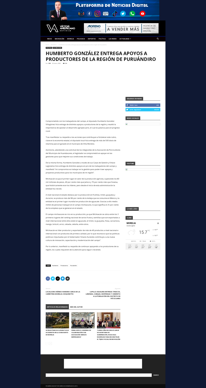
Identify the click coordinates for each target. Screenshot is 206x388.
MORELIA (70, 39)
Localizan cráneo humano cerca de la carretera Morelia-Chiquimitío (63, 293)
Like (157, 105)
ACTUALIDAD (124, 39)
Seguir (156, 109)
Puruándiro (73, 265)
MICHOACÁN (59, 39)
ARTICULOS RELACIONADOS (57, 307)
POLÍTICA (102, 39)
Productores (64, 265)
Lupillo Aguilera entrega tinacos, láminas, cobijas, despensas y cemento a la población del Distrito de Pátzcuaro (103, 295)
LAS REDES (113, 39)
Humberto (55, 265)
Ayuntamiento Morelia (79, 327)
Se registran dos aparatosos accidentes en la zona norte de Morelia (57, 332)
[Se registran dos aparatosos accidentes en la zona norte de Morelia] (57, 320)
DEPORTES (92, 39)
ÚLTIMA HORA (57, 48)
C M (49, 63)
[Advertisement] (83, 114)
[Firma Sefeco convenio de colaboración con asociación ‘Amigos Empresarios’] (83, 320)
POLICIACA (81, 39)
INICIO (49, 39)
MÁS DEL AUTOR (76, 307)
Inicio (47, 45)
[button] (157, 39)
